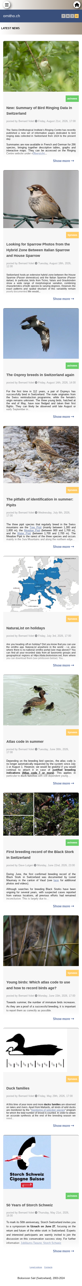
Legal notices (36, 1267)
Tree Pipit (35, 527)
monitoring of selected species (48, 1110)
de (68, 16)
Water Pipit (24, 533)
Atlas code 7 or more (38, 772)
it (72, 16)
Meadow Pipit (32, 530)
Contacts (48, 1267)
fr (63, 16)
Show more (62, 161)
